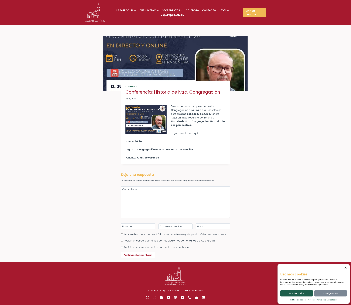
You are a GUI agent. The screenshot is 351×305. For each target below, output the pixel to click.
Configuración (330, 293)
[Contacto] (203, 297)
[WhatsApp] (147, 297)
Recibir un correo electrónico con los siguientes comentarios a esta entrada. (169, 240)
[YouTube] (168, 297)
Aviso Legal (332, 300)
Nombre (128, 226)
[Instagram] (154, 297)
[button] (345, 267)
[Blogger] (161, 297)
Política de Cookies (298, 300)
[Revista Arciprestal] (175, 297)
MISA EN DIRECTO (251, 12)
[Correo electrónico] (182, 297)
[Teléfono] (189, 297)
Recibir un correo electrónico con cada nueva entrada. (156, 247)
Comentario (130, 189)
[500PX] (196, 297)
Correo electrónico (172, 226)
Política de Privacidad (317, 300)
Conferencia (131, 86)
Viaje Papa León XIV (172, 15)
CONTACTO (209, 10)
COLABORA (192, 10)
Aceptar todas (296, 293)
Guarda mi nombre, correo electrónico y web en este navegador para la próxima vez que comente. (175, 234)
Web (200, 226)
